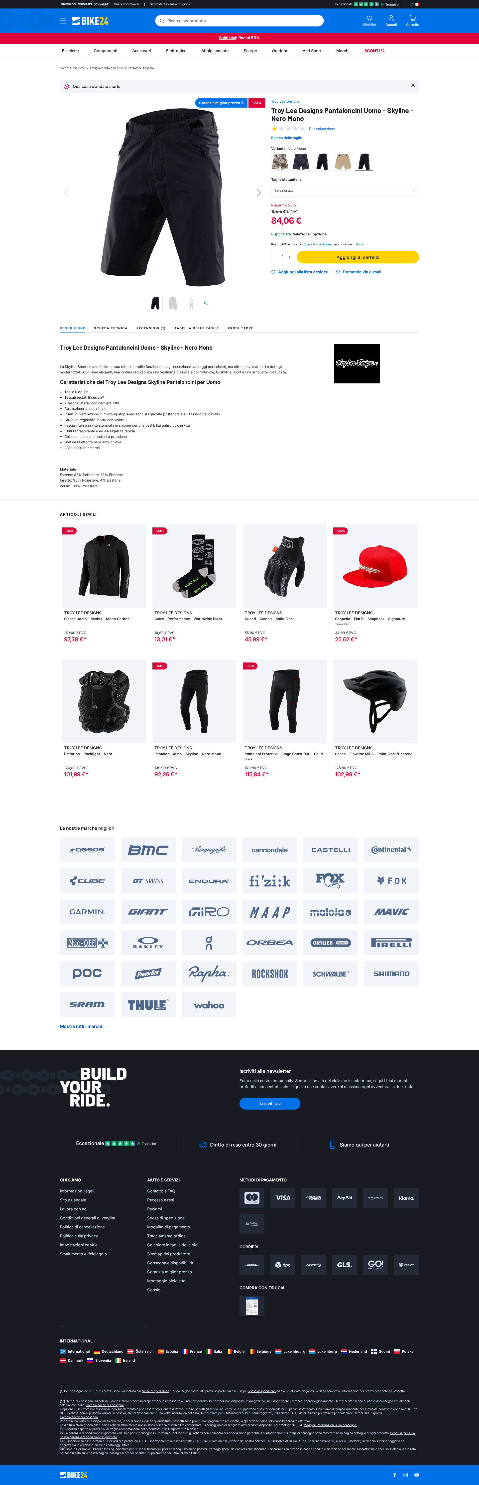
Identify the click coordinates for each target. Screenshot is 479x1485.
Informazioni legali (77, 1190)
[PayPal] (344, 1198)
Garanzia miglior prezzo (169, 1271)
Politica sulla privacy (79, 1235)
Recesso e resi (160, 1199)
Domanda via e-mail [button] (362, 272)
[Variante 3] (322, 162)
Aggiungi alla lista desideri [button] (303, 272)
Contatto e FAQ (161, 1190)
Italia (359, 244)
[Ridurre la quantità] (276, 257)
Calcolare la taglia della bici (172, 1244)
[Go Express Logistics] (375, 1265)
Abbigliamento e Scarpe (106, 68)
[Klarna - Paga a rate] (406, 1198)
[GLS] (344, 1265)
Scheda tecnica (111, 328)
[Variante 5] (364, 162)
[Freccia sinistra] (67, 566)
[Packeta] (406, 1265)
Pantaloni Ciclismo (141, 68)
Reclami (154, 1208)
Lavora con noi (74, 1208)
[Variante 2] (301, 162)
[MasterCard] (252, 1198)
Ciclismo (79, 68)
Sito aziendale (73, 1199)
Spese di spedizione (166, 1217)
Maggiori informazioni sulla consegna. (330, 1425)
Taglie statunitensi (287, 179)
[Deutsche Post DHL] (252, 1265)
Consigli (154, 1289)
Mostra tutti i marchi (81, 1026)
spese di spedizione (155, 1391)
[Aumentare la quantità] (289, 257)
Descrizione (72, 328)
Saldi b (225, 37)
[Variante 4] (343, 162)
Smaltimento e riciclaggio (83, 1253)
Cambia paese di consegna (105, 1405)
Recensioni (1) (151, 328)
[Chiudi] (413, 85)
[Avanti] (259, 192)
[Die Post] (313, 1265)
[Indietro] (66, 192)
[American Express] (313, 1198)
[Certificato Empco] (252, 1306)
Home (64, 68)
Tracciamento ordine (166, 1235)
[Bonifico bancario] (252, 1224)
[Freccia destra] (141, 566)
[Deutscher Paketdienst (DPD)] (282, 1265)
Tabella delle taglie (197, 328)
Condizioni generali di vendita (87, 1217)
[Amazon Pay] (375, 1198)
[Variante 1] (280, 162)
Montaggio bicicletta (166, 1280)
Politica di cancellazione (82, 1226)
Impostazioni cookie (79, 1244)
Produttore (240, 328)
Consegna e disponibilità (170, 1262)
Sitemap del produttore (168, 1253)
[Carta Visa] (282, 1198)
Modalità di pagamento (168, 1226)
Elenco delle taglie (286, 138)
